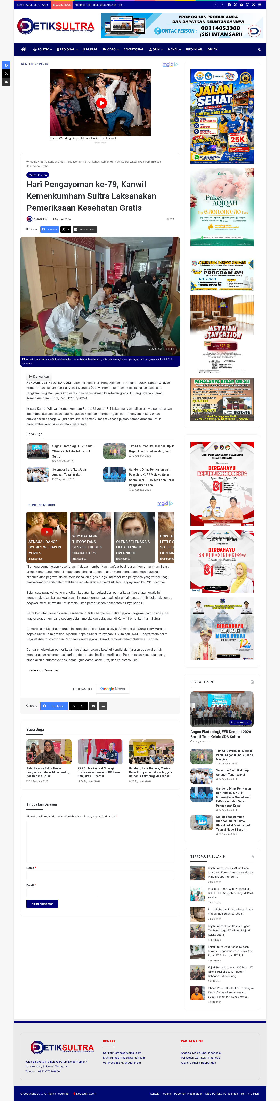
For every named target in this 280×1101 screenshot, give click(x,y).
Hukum (91, 49)
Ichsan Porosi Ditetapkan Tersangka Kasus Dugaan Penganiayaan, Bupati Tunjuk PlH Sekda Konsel (231, 992)
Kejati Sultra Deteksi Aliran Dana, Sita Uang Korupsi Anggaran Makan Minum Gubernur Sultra (230, 872)
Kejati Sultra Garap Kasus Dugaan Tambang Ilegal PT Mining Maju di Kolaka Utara (229, 930)
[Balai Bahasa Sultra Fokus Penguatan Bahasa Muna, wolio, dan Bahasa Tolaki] (49, 751)
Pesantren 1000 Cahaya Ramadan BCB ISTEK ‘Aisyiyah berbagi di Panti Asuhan (231, 893)
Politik (43, 49)
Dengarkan (41, 376)
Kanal (173, 49)
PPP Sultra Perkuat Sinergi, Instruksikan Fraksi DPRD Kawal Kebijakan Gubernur (99, 772)
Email (31, 885)
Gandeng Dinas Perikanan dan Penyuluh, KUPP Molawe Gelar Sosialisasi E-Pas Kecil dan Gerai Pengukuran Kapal (233, 797)
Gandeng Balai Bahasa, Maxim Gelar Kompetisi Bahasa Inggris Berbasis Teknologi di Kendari (150, 772)
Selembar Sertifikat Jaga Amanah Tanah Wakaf (104, 4)
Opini (156, 49)
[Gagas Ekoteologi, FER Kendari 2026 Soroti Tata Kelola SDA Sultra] (38, 451)
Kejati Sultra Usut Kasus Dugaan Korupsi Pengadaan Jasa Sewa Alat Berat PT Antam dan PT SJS (230, 951)
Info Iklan (194, 49)
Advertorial (134, 49)
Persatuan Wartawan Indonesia (200, 1057)
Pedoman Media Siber (188, 1093)
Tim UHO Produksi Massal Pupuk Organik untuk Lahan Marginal (234, 755)
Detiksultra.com (86, 1093)
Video (111, 49)
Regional (67, 49)
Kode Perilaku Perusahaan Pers (225, 1093)
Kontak (154, 1093)
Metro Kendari (49, 161)
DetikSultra (40, 219)
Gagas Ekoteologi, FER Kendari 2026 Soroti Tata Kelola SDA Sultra (73, 451)
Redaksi (166, 1093)
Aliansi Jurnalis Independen (198, 1062)
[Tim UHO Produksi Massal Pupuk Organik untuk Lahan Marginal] (114, 451)
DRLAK (212, 49)
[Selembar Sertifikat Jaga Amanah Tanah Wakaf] (38, 474)
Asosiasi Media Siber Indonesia (201, 1052)
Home (33, 161)
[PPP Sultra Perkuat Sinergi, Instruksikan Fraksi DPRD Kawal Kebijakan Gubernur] (100, 751)
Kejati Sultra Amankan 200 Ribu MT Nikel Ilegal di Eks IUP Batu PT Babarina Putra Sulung (230, 972)
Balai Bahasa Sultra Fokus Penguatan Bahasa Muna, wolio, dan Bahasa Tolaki (47, 772)
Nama (31, 867)
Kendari (36, 1066)
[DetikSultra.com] (56, 26)
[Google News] (112, 689)
